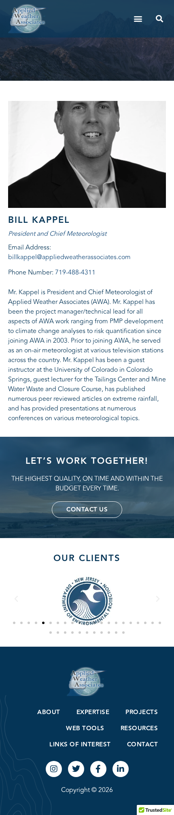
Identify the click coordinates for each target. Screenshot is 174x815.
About (48, 712)
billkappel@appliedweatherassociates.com (69, 257)
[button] (137, 18)
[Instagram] (54, 769)
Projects (141, 712)
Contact (142, 744)
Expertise (93, 712)
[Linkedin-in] (120, 769)
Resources (139, 728)
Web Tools (85, 728)
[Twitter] (76, 769)
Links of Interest (80, 744)
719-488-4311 (75, 272)
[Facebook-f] (98, 769)
